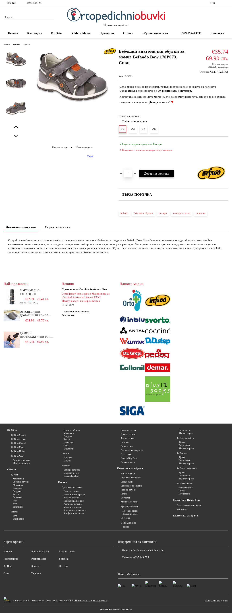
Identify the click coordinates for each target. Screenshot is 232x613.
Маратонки (18, 478)
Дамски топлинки (21, 460)
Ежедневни (18, 519)
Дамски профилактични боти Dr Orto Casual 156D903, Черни (36, 335)
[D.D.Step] (157, 341)
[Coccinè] (157, 331)
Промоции (107, 33)
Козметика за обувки (130, 468)
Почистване (184, 430)
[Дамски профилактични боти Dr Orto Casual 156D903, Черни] (12, 347)
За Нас (7, 566)
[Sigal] (132, 411)
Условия (64, 558)
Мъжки (14, 511)
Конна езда (182, 509)
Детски (27, 44)
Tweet (90, 156)
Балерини (17, 488)
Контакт (36, 566)
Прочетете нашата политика (91, 600)
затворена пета (181, 213)
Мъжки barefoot (71, 473)
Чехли (16, 494)
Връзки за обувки (129, 506)
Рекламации (11, 558)
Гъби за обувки (128, 490)
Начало (13, 33)
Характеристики (58, 227)
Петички (125, 442)
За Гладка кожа (128, 523)
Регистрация (38, 558)
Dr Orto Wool (17, 456)
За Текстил (182, 453)
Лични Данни (67, 551)
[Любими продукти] (219, 17)
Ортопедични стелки (72, 487)
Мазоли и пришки (72, 507)
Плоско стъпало (71, 491)
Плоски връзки (130, 511)
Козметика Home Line (186, 500)
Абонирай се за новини (76, 311)
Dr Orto (12, 430)
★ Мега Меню (80, 33)
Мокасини (18, 485)
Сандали (17, 491)
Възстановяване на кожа (189, 505)
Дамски (14, 474)
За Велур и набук (185, 438)
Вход (6, 573)
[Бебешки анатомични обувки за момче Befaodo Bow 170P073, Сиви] (72, 104)
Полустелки (126, 446)
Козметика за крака (185, 515)
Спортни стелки (128, 430)
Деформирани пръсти (74, 494)
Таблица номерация (134, 121)
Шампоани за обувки (131, 486)
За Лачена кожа (184, 483)
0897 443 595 (34, 3)
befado (124, 213)
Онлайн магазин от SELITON (116, 609)
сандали (200, 213)
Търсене (36, 573)
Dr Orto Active (18, 439)
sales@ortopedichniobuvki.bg (147, 550)
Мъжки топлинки (21, 463)
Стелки (62, 482)
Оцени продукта (84, 147)
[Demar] (157, 368)
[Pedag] (157, 354)
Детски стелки (128, 462)
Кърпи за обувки (129, 501)
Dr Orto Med (17, 447)
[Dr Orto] (132, 301)
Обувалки (125, 497)
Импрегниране (186, 433)
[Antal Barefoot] (132, 331)
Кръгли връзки (130, 514)
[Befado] (157, 301)
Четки (124, 494)
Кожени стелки (128, 434)
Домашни (17, 497)
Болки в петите (71, 497)
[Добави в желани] (225, 153)
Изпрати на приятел (62, 147)
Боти (15, 503)
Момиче (68, 457)
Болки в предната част (75, 510)
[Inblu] (132, 320)
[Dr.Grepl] (132, 354)
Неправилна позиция (74, 501)
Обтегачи (125, 518)
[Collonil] (132, 368)
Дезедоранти (127, 482)
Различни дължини (73, 504)
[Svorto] (157, 320)
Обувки (16, 44)
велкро (163, 213)
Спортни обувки (21, 482)
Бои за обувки (128, 473)
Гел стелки (126, 454)
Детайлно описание (21, 227)
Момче (67, 460)
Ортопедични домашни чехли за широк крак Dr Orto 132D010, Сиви (34, 313)
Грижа (126, 527)
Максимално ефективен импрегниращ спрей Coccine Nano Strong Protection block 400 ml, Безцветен (36, 292)
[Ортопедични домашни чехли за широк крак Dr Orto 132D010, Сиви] (12, 320)
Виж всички (68, 315)
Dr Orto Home (18, 451)
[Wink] (132, 341)
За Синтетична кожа (186, 468)
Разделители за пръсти (132, 450)
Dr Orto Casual (18, 443)
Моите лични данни (216, 600)
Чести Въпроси (40, 551)
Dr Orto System (18, 435)
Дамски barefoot (72, 470)
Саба (15, 500)
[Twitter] (226, 3)
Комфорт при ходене (74, 513)
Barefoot (66, 465)
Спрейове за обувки (131, 477)
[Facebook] (221, 3)
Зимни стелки (127, 438)
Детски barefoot (71, 476)
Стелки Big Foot (129, 458)
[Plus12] (157, 389)
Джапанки (18, 507)
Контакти (217, 33)
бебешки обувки (143, 213)
